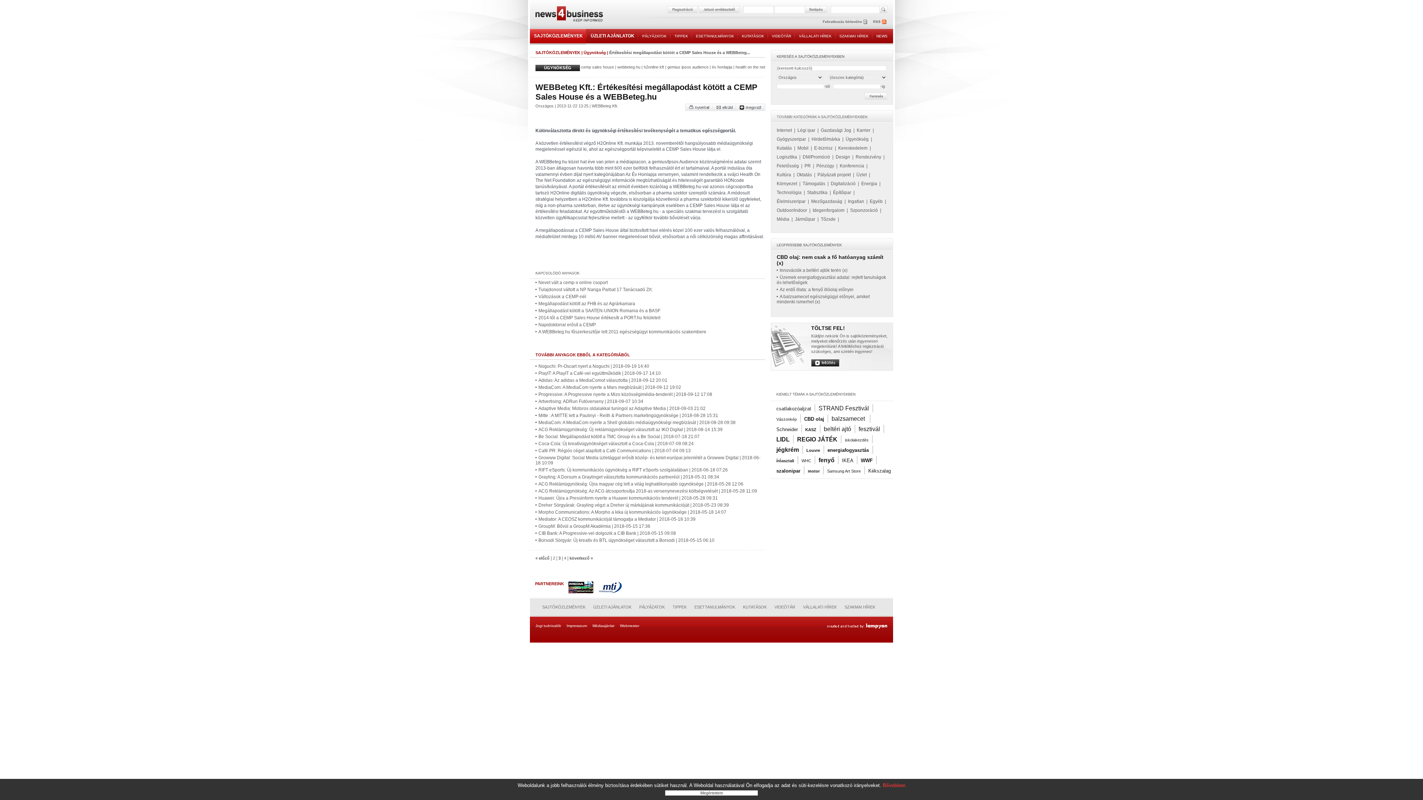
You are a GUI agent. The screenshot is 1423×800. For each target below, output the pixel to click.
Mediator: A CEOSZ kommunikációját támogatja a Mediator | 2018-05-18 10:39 (617, 519)
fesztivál (869, 429)
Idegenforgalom (829, 210)
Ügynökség (595, 52)
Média (783, 219)
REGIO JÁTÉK (817, 439)
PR (808, 166)
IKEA (847, 460)
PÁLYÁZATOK (654, 36)
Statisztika (817, 192)
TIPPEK (681, 36)
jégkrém (787, 450)
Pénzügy (825, 166)
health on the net (750, 67)
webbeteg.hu (628, 67)
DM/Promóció (816, 157)
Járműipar (805, 219)
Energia (869, 183)
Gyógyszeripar (791, 139)
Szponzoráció (864, 210)
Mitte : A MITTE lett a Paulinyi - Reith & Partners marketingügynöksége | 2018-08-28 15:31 (628, 415)
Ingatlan (856, 201)
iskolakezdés (857, 440)
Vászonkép (786, 419)
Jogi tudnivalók (548, 626)
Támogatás (814, 183)
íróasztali (785, 461)
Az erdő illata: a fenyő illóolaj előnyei (816, 289)
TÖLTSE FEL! (828, 328)
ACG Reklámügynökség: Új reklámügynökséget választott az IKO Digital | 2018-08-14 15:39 (630, 429)
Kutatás (784, 148)
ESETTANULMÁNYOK (715, 36)
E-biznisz (823, 148)
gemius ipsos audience (688, 67)
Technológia (789, 192)
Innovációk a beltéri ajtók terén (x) (814, 270)
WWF (867, 460)
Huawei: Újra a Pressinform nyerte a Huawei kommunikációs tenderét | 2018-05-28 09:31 (628, 498)
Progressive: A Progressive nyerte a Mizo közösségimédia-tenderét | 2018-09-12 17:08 (625, 394)
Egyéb (876, 201)
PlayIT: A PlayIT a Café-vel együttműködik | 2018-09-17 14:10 (599, 373)
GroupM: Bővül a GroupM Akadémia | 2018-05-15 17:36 (594, 526)
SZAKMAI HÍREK (854, 36)
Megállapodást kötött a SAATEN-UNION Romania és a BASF (599, 310)
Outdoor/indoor (792, 210)
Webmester (629, 626)
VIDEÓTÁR (781, 36)
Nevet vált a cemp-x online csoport (573, 282)
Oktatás (804, 174)
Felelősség (788, 166)
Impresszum (577, 626)
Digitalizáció (843, 183)
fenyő (827, 460)
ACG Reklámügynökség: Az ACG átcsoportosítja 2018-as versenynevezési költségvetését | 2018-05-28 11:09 (647, 491)
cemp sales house (597, 67)
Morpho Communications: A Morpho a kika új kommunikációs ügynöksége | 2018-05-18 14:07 (632, 512)
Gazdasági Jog (836, 130)
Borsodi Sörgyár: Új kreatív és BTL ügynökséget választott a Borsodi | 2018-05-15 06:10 (626, 540)
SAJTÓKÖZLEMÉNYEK (558, 36)
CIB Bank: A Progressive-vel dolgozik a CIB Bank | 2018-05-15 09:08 (607, 533)
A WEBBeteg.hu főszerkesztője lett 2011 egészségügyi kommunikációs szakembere (622, 331)
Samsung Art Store (844, 471)
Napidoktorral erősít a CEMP (567, 324)
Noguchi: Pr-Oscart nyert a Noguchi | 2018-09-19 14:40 (593, 366)
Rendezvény (868, 157)
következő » (581, 558)
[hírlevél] (845, 21)
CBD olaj (814, 419)
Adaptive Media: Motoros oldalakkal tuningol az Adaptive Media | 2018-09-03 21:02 (622, 408)
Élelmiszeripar (791, 201)
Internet (784, 130)
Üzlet (861, 174)
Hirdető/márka (826, 139)
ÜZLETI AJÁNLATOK (612, 36)
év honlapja (722, 67)
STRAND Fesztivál (844, 408)
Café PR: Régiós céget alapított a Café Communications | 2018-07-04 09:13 (614, 450)
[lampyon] (857, 626)
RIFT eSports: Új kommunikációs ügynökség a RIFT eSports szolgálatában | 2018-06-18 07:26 (633, 470)
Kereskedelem (853, 148)
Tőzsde (828, 219)
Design (843, 157)
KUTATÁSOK (753, 36)
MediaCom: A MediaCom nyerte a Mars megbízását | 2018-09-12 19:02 (609, 387)
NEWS (882, 36)
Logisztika (787, 157)
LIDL (783, 439)
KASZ (810, 429)
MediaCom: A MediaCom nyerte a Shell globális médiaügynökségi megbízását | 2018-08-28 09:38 (637, 422)
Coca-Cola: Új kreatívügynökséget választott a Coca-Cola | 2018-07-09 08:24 (616, 443)
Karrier (863, 130)
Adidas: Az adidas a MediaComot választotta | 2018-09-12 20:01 (602, 380)
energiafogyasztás (848, 450)
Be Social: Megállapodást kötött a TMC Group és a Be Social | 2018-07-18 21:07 (619, 436)
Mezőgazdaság (826, 201)
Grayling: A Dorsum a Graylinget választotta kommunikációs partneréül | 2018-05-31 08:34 (628, 477)
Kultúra (784, 174)
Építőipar (842, 192)
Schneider (787, 429)
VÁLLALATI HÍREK (815, 36)
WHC (806, 461)
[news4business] (569, 15)
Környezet (787, 183)
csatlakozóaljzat (793, 408)
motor (814, 471)
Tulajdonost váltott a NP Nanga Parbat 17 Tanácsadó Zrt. (595, 289)
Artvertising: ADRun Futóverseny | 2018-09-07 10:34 (590, 401)
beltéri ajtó (837, 429)
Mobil (803, 148)
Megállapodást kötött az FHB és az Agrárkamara (586, 303)
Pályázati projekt (834, 174)
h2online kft (654, 67)
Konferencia (852, 166)
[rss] (880, 21)
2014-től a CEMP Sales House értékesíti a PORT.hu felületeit (599, 317)
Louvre (813, 450)
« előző (542, 558)
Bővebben (894, 785)
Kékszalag (879, 471)
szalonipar (788, 471)
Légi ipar (806, 130)
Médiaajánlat (603, 626)
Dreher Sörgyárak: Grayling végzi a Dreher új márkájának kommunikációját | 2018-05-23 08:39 (633, 505)
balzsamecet (849, 419)
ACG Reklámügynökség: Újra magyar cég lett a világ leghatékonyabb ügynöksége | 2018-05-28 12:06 (640, 484)
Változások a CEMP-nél (562, 296)
